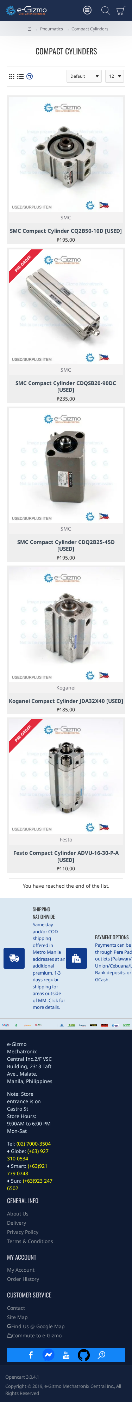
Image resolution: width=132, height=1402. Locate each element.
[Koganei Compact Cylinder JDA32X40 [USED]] (66, 624)
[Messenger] (49, 1355)
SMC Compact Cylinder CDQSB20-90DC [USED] (65, 387)
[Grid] (11, 76)
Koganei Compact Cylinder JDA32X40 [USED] (66, 701)
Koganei (66, 687)
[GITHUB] (84, 1355)
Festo (66, 839)
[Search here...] (104, 10)
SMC (66, 217)
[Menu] (87, 10)
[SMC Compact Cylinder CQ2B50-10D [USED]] (66, 154)
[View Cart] (122, 10)
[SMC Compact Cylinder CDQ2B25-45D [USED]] (66, 465)
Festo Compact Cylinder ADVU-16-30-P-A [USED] (66, 856)
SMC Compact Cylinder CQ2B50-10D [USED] (66, 230)
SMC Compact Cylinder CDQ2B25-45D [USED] (66, 545)
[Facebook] (31, 1355)
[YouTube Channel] (66, 1355)
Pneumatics (51, 29)
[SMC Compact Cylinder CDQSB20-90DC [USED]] (66, 306)
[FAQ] (101, 1355)
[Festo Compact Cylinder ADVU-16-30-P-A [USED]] (66, 776)
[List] (20, 76)
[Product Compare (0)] (29, 76)
